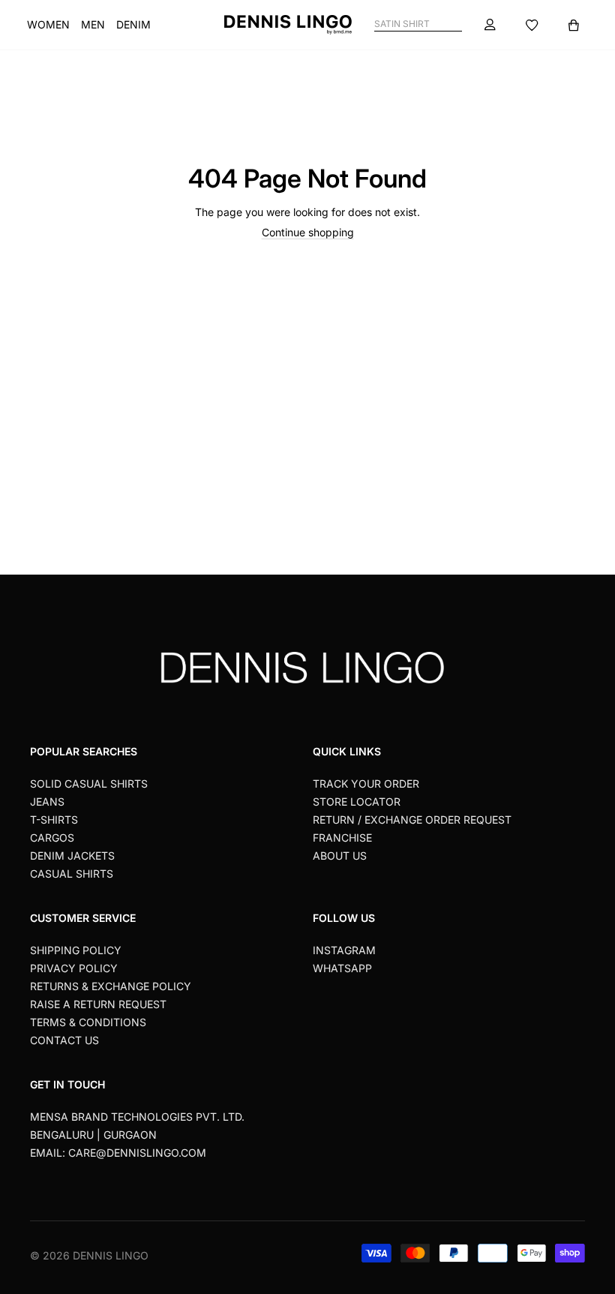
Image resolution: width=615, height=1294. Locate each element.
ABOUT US (340, 855)
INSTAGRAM (344, 950)
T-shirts (54, 819)
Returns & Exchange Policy (110, 986)
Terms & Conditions (88, 1022)
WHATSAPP (342, 968)
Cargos (52, 837)
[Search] (455, 24)
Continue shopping (308, 232)
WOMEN (48, 24)
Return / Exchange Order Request (412, 819)
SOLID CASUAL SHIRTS (89, 783)
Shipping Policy (76, 950)
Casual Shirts (71, 873)
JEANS (47, 801)
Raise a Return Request (98, 1004)
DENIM (133, 24)
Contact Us (64, 1040)
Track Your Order (366, 783)
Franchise (342, 837)
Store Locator (356, 801)
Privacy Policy (74, 968)
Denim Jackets (72, 855)
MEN (93, 24)
